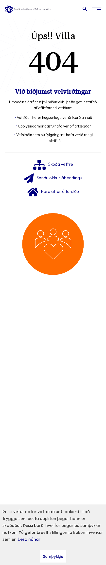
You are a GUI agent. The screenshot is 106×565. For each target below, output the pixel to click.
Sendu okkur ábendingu (59, 178)
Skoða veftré (60, 164)
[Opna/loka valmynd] (97, 9)
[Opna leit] (84, 9)
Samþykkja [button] (53, 556)
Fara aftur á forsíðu (60, 191)
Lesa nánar (29, 539)
